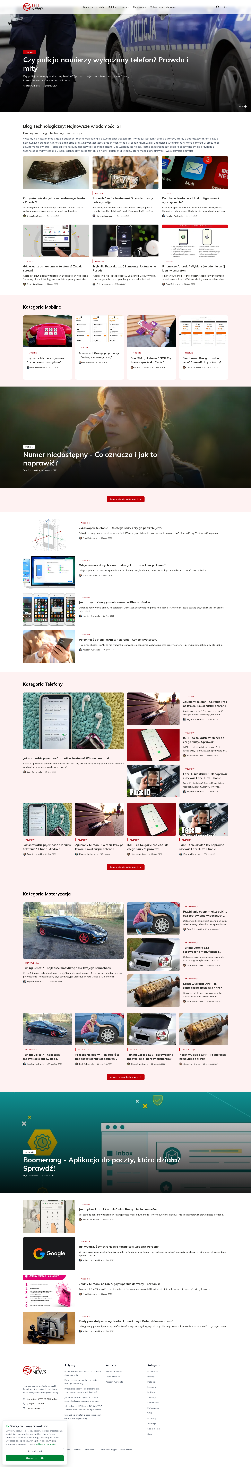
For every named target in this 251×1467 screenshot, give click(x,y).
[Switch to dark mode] (225, 7)
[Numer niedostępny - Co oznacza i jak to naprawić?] (125, 437)
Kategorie (153, 1365)
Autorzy (111, 1365)
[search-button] (217, 7)
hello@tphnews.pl (35, 1408)
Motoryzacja (156, 7)
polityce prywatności (45, 1444)
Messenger (152, 1387)
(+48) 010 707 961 (35, 1403)
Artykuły (70, 1365)
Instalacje (151, 1382)
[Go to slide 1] (240, 106)
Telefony (125, 7)
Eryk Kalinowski (30, 470)
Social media (153, 1428)
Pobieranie (152, 1371)
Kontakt (77, 1449)
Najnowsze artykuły (93, 7)
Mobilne (112, 7)
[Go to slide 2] (242, 106)
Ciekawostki (139, 7)
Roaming (151, 1418)
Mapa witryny (126, 1449)
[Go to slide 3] (245, 106)
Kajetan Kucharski (31, 85)
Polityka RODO (90, 1449)
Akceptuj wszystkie (35, 1458)
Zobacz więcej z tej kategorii (124, 499)
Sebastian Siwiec (114, 1371)
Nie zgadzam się (35, 1451)
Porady (150, 1376)
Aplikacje (171, 7)
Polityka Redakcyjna (108, 1449)
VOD (149, 1413)
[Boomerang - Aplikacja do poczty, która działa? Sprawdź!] (125, 1142)
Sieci (149, 1434)
